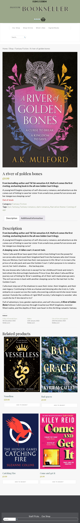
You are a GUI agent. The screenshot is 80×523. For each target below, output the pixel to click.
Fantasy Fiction (21, 48)
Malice (29, 318)
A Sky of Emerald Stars (10, 318)
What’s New (40, 28)
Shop (11, 48)
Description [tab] (11, 218)
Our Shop (16, 28)
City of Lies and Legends (60, 318)
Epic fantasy (13, 207)
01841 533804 (40, 1)
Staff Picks (34, 516)
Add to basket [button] (22, 405)
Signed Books (54, 28)
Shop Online (28, 28)
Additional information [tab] (32, 218)
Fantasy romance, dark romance (34, 207)
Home (5, 48)
